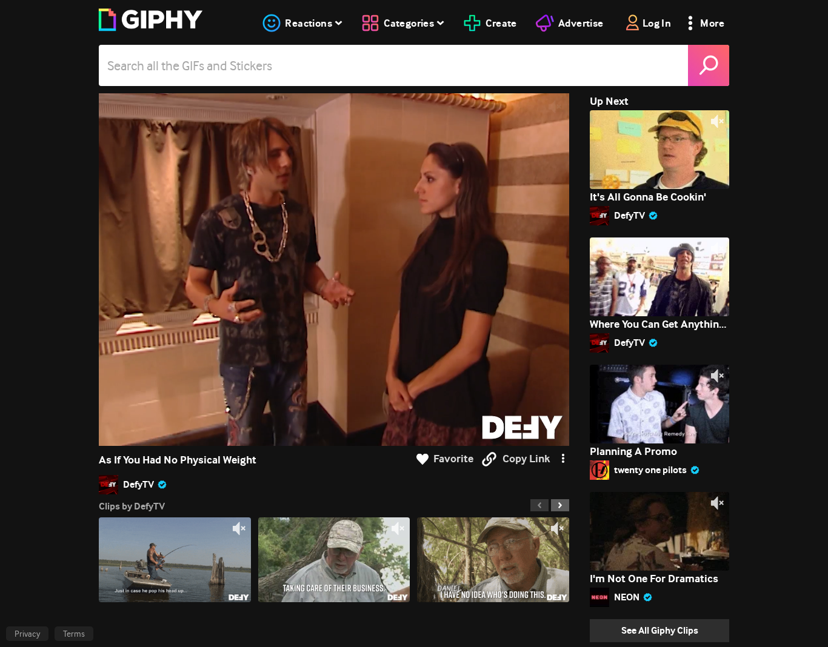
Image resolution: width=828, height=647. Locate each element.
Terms (74, 634)
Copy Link (526, 459)
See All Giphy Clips (659, 630)
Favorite (453, 459)
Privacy (27, 634)
